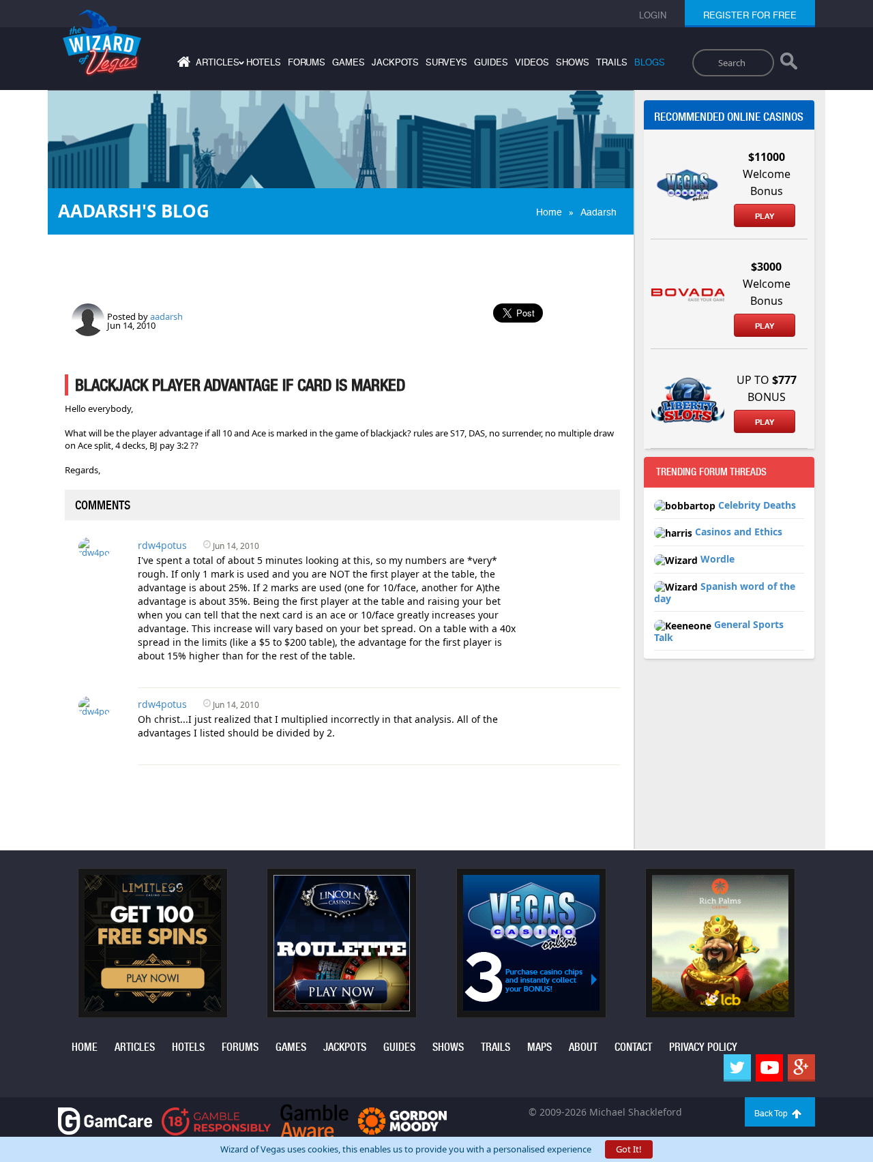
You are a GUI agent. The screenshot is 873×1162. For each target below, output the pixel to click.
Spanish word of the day (724, 593)
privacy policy (703, 1047)
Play (764, 216)
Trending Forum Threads (711, 472)
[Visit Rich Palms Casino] (720, 942)
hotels (263, 62)
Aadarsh (598, 212)
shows (572, 62)
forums (306, 62)
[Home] (182, 64)
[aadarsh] (88, 318)
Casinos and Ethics (738, 531)
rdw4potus (162, 545)
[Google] (801, 1068)
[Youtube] (769, 1068)
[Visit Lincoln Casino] (341, 942)
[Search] (788, 64)
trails (611, 62)
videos (532, 62)
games (348, 62)
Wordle (717, 558)
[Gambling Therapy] (402, 1120)
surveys (446, 62)
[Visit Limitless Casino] (153, 942)
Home (549, 212)
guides (491, 62)
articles (135, 1047)
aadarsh (166, 316)
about (583, 1047)
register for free (750, 15)
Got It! (629, 1149)
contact (633, 1047)
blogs (649, 62)
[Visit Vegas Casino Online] (531, 942)
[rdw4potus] (94, 546)
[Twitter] (737, 1068)
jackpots (395, 62)
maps (539, 1047)
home (85, 1047)
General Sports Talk (719, 631)
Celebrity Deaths (757, 504)
